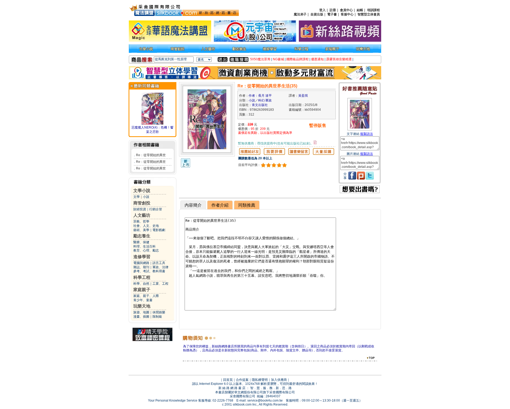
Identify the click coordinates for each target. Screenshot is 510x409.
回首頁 (228, 380)
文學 (136, 197)
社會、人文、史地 (146, 226)
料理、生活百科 (144, 246)
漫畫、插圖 (141, 316)
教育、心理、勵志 (146, 250)
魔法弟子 (300, 14)
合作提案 (242, 380)
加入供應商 (279, 380)
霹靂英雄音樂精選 (339, 59)
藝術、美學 (141, 230)
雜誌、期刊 (141, 267)
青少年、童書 (142, 300)
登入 (322, 10)
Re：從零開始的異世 (151, 155)
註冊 (333, 10)
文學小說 (141, 190)
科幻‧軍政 (265, 100)
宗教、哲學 (141, 221)
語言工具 (158, 263)
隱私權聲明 (260, 380)
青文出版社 (260, 105)
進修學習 (141, 256)
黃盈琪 (303, 95)
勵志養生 (141, 236)
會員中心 (346, 10)
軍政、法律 (160, 267)
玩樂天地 (141, 306)
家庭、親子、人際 (146, 296)
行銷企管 (155, 209)
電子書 (332, 14)
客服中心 (347, 14)
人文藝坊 (141, 215)
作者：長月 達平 (260, 95)
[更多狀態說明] (315, 142)
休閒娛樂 (158, 312)
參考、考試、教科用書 (149, 271)
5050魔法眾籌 (260, 59)
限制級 (157, 316)
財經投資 (139, 209)
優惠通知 (317, 59)
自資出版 (317, 14)
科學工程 (141, 277)
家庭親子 (141, 289)
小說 (146, 197)
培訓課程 (373, 10)
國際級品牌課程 (297, 59)
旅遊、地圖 (141, 312)
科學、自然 (141, 284)
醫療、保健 (141, 242)
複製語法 (366, 134)
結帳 (360, 10)
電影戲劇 (158, 230)
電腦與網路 (141, 263)
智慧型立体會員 (369, 14)
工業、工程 (160, 284)
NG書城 (278, 59)
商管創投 (141, 203)
